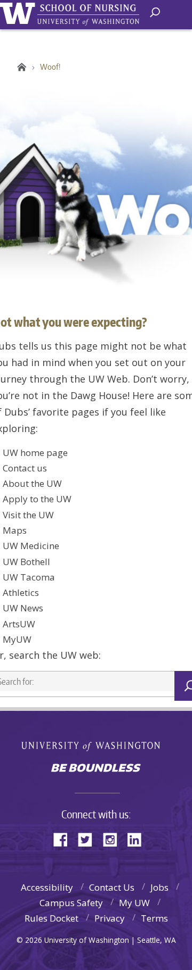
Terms (154, 918)
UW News (23, 608)
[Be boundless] (96, 768)
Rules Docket (51, 918)
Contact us (25, 468)
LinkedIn (138, 839)
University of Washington (19, 12)
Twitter (89, 839)
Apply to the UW (37, 499)
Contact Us (111, 887)
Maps (15, 530)
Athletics (21, 592)
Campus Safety (71, 903)
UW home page (35, 452)
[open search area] (154, 12)
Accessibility (47, 887)
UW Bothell (26, 562)
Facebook (64, 839)
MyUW (17, 639)
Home (20, 67)
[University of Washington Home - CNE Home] (90, 15)
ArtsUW (19, 624)
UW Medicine (31, 546)
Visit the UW (28, 515)
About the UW (32, 483)
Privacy (109, 918)
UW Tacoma (29, 577)
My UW (134, 903)
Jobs (159, 887)
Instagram (113, 839)
